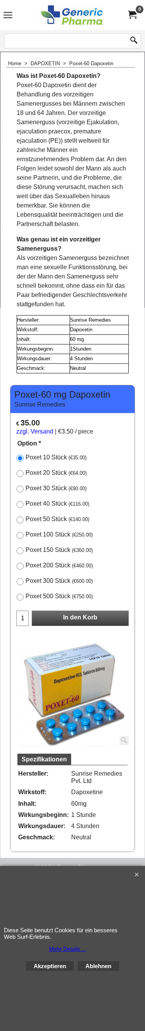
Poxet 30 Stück (56, 488)
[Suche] (133, 41)
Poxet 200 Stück (59, 565)
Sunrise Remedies (39, 404)
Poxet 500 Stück (59, 596)
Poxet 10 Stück (56, 457)
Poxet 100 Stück (59, 534)
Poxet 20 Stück (56, 472)
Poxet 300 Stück (59, 580)
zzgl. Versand (34, 431)
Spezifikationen (44, 759)
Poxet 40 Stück (57, 503)
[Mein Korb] (132, 15)
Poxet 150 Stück (59, 550)
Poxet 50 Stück (57, 519)
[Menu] (7, 15)
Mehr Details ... (67, 949)
